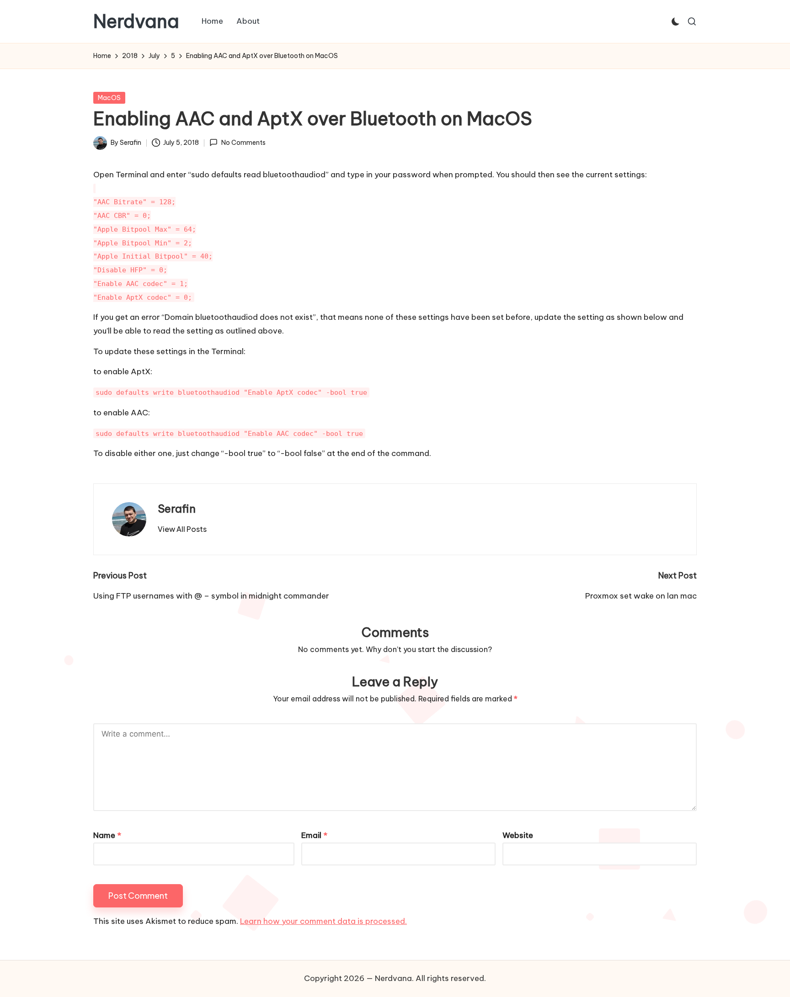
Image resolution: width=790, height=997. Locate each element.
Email (314, 835)
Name (107, 835)
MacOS (109, 98)
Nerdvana (136, 21)
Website (517, 835)
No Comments (243, 142)
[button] (182, 529)
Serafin (177, 508)
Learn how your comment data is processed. (323, 921)
